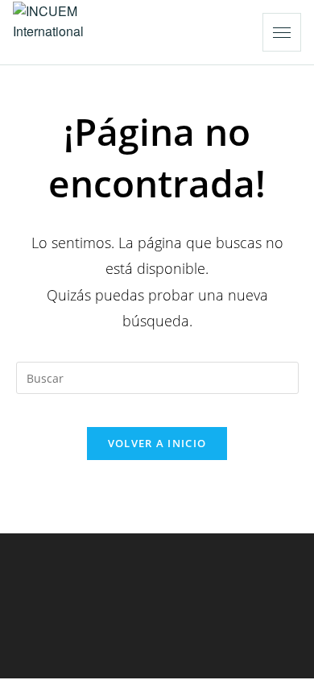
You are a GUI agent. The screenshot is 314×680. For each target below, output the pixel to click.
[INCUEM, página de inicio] (73, 32)
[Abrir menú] (281, 32)
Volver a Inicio (157, 443)
